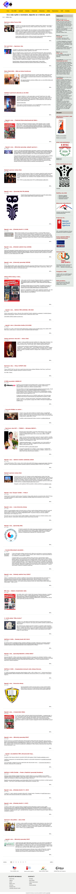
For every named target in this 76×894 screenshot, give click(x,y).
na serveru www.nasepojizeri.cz (36, 37)
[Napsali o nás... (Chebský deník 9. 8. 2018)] (9, 236)
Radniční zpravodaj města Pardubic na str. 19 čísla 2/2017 (16, 780)
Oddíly (48, 10)
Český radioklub (32, 885)
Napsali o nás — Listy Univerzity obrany (15, 507)
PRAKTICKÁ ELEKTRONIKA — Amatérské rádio (40, 715)
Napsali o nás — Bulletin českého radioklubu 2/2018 (19, 459)
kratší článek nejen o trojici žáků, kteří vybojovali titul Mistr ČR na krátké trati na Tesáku (27, 794)
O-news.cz (19, 384)
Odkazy (11, 880)
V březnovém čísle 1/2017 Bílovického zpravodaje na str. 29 (28, 842)
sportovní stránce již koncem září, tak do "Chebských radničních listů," (18, 578)
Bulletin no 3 (59, 158)
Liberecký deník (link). (21, 102)
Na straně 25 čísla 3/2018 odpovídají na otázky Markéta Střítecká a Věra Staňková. (35, 291)
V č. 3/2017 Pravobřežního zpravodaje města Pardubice (16, 672)
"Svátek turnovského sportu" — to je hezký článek (29, 442)
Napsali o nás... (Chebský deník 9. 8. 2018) (16, 229)
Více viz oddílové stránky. (28, 827)
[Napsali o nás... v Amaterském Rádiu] (9, 728)
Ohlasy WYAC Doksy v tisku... (12, 276)
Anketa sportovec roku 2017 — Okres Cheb (16, 338)
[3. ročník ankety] (9, 629)
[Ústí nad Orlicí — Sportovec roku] (7, 53)
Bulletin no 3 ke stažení (61, 135)
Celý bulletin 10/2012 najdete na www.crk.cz (13, 316)
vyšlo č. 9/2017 (22, 715)
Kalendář (21, 10)
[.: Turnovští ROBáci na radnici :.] (11, 419)
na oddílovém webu (47, 483)
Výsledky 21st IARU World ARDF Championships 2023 (63, 213)
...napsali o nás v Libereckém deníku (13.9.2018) (17, 325)
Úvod (3, 17)
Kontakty (67, 10)
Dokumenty (42, 10)
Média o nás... (12, 883)
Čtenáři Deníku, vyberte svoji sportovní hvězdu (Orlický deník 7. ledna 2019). (29, 61)
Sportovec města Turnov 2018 (12, 22)
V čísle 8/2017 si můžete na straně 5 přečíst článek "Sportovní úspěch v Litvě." (27, 658)
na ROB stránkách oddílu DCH (41, 179)
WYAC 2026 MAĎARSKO (63, 142)
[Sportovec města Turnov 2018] (9, 31)
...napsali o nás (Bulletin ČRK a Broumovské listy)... (19, 753)
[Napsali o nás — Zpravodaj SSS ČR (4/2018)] (12, 220)
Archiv (10, 882)
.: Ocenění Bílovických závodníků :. (14, 550)
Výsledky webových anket (14, 888)
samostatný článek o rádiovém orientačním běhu (39, 389)
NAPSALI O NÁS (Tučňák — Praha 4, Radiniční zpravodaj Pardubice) (23, 772)
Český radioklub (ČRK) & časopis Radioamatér (63, 237)
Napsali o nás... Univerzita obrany (13, 683)
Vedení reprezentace (33, 882)
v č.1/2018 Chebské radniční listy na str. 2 (30, 481)
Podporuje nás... (60, 217)
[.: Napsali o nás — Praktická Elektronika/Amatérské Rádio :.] (9, 138)
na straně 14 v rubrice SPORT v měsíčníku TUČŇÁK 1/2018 (22, 497)
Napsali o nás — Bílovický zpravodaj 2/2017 (16, 737)
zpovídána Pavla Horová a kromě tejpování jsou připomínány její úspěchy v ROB (33, 396)
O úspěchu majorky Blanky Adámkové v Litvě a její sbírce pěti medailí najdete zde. (36, 688)
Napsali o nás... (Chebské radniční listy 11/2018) (17, 247)
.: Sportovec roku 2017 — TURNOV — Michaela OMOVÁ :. (20, 428)
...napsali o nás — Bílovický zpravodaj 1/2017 (17, 839)
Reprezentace (55, 10)
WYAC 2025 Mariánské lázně (64, 164)
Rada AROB (31, 880)
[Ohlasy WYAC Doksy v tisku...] (12, 301)
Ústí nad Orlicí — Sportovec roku (13, 46)
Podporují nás (12, 886)
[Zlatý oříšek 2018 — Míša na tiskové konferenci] (11, 84)
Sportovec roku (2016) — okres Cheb (14, 819)
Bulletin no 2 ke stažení (61, 137)
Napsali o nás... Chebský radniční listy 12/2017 (17, 574)
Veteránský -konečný (63, 198)
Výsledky (58, 188)
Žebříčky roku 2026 (61, 193)
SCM (62, 10)
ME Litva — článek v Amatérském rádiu (15, 591)
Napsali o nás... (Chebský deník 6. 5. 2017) (16, 803)
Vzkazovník (34, 10)
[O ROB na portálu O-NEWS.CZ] (9, 386)
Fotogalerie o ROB (61, 271)
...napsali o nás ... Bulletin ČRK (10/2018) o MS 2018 (18, 310)
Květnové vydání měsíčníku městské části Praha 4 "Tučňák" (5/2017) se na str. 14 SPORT (23, 775)
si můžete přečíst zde (45, 418)
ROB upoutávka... (61, 280)
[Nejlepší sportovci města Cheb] (10, 182)
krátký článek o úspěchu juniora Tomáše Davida (33, 328)
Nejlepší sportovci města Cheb (13, 170)
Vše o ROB (13, 10)
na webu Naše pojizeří (33, 446)
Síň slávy (11, 885)
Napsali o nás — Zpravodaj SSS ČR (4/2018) (16, 191)
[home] (7, 7)
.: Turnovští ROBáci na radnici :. (13, 409)
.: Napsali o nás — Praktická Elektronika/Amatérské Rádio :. (21, 120)
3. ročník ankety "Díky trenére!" (13, 618)
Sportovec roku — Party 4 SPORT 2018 (15, 365)
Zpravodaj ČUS (60, 251)
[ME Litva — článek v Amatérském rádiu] (9, 609)
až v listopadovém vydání (26, 511)
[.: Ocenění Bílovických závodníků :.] (7, 555)
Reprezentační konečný (64, 197)
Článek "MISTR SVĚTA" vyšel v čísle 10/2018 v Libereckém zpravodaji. (19, 265)
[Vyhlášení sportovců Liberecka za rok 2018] (9, 111)
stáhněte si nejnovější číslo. (66, 267)
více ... (50, 40)
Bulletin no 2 (59, 159)
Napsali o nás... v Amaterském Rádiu (14, 712)
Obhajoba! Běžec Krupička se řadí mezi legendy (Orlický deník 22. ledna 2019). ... (30, 62)
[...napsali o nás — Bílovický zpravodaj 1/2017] (9, 845)
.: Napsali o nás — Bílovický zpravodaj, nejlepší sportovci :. (21, 147)
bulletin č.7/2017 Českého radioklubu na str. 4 (39, 757)
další (51, 862)
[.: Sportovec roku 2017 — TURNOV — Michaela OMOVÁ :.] (11, 448)
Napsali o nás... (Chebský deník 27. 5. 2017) (16, 790)
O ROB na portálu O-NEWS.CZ (12, 381)
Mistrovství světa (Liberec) (63, 203)
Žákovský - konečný (63, 195)
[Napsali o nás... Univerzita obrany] (12, 703)
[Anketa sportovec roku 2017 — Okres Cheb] (10, 357)
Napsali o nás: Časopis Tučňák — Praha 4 (16, 492)
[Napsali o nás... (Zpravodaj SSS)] (10, 541)
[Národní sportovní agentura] (29, 868)
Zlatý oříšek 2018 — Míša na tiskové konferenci (17, 71)
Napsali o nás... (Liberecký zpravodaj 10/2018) (17, 262)
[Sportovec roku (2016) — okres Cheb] (9, 830)
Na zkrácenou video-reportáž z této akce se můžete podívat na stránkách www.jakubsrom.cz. (32, 161)
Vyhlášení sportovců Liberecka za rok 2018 (16, 92)
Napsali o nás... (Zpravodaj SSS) (13, 525)
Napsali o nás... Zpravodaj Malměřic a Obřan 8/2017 (18, 653)
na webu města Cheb (27, 179)
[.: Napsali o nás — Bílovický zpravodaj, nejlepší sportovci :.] (8, 153)
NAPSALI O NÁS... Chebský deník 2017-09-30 (17, 639)
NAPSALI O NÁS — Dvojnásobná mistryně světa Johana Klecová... (23, 669)
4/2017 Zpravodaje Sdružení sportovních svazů (40, 529)
